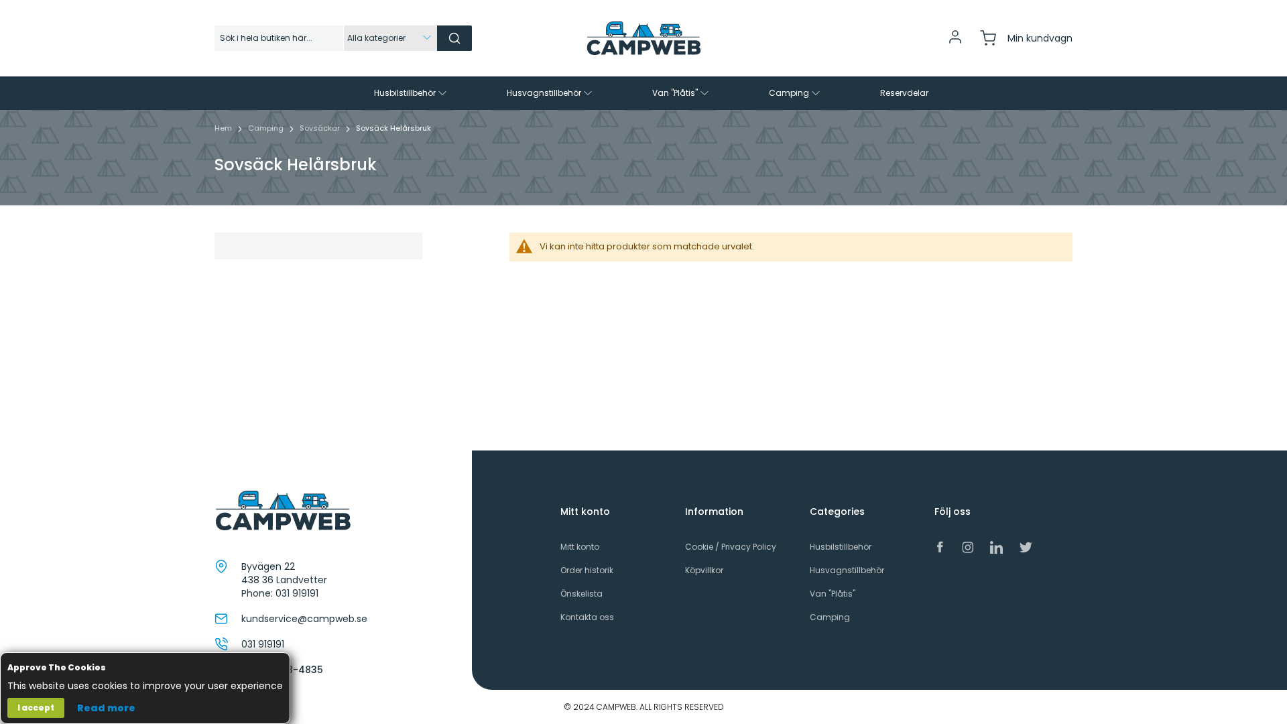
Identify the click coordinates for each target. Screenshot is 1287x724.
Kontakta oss (587, 617)
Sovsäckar (321, 128)
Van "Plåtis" (832, 593)
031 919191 (296, 593)
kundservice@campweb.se (304, 618)
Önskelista (581, 593)
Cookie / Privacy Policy (730, 546)
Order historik (586, 570)
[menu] (643, 93)
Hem (224, 128)
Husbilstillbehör (840, 546)
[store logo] (643, 38)
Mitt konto (579, 546)
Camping (267, 128)
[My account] (955, 42)
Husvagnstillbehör (847, 570)
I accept (35, 707)
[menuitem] (411, 93)
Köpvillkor (704, 570)
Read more (106, 708)
